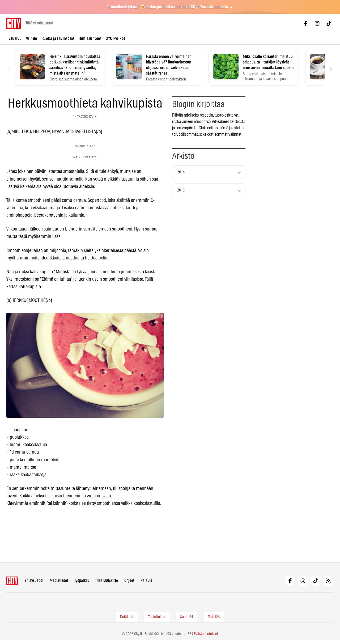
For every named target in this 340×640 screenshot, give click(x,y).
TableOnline (156, 617)
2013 (181, 190)
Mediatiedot (59, 581)
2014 (181, 172)
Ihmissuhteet (90, 38)
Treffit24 (214, 617)
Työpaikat (81, 581)
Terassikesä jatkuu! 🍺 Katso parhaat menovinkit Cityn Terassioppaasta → (170, 7)
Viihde (31, 38)
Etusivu (15, 38)
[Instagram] (317, 23)
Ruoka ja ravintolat (58, 38)
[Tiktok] (329, 23)
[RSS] (328, 580)
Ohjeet (129, 581)
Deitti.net (126, 617)
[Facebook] (305, 23)
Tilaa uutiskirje (106, 581)
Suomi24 (186, 617)
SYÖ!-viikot (115, 38)
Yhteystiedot (34, 581)
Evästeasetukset (206, 634)
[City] (12, 581)
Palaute (146, 581)
